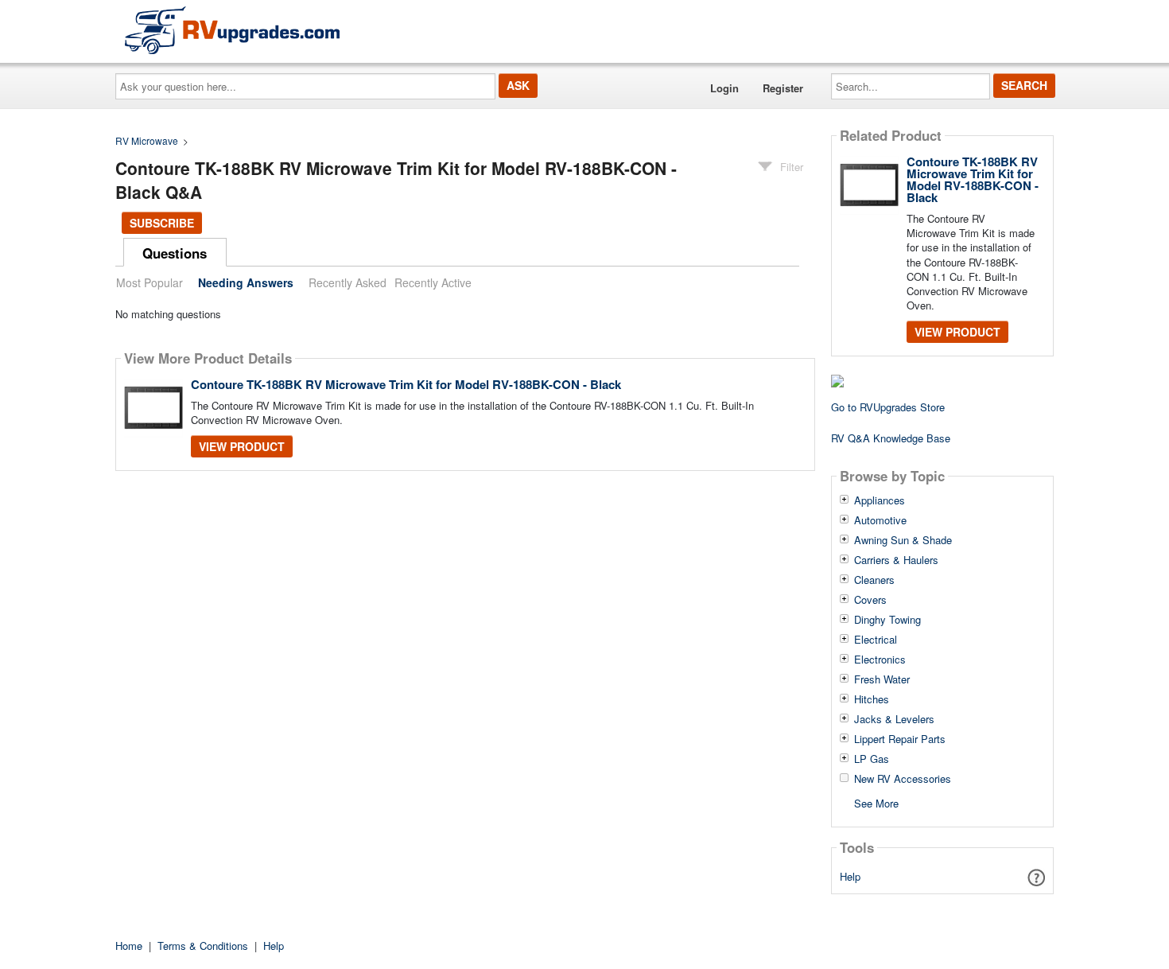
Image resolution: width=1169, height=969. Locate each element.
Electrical (875, 639)
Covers (870, 599)
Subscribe (162, 223)
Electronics (880, 659)
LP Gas (871, 759)
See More (876, 802)
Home (128, 945)
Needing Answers (245, 282)
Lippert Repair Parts (900, 739)
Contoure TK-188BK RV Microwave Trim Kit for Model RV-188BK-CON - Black (406, 384)
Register (783, 87)
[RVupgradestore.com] (232, 29)
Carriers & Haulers (896, 560)
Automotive (880, 520)
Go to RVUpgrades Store (888, 406)
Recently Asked (347, 282)
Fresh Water (882, 679)
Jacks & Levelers (894, 719)
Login (724, 87)
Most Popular (149, 282)
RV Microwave (146, 140)
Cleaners (874, 580)
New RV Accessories (902, 778)
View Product (242, 446)
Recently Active (433, 282)
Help (850, 876)
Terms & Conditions (202, 945)
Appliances (879, 500)
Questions (174, 253)
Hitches (871, 699)
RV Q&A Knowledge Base (890, 438)
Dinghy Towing (887, 619)
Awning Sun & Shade (903, 540)
